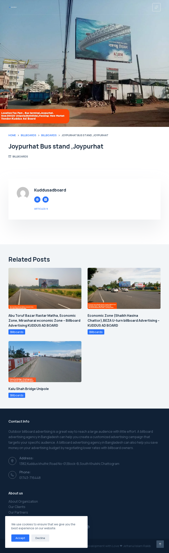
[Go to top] (160, 544)
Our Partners (18, 512)
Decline (40, 538)
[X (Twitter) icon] (45, 199)
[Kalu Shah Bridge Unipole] (44, 361)
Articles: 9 (41, 208)
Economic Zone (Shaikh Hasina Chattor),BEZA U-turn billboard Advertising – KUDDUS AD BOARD (124, 320)
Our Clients (16, 507)
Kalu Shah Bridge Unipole (28, 388)
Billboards (20, 156)
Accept (20, 538)
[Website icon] (37, 199)
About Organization (23, 501)
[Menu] (156, 7)
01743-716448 (30, 477)
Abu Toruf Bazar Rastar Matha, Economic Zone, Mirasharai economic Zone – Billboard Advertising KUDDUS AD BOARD (44, 320)
